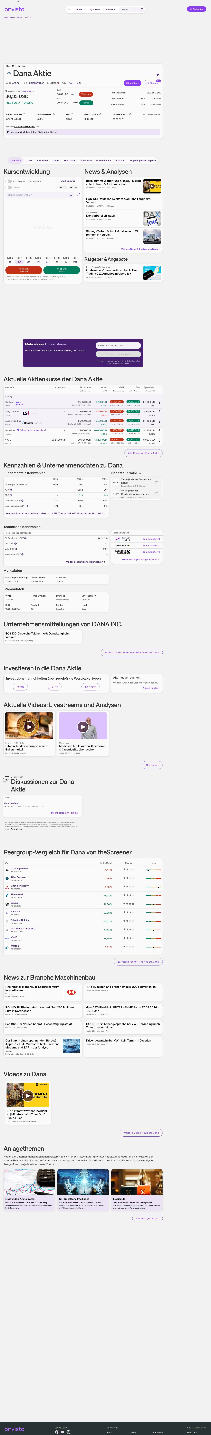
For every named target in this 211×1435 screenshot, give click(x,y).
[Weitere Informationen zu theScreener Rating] (118, 119)
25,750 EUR (116, 401)
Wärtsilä (15, 945)
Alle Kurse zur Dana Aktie (143, 453)
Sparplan (120, 160)
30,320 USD (116, 439)
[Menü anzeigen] (69, 9)
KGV (68, 114)
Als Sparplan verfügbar (24, 126)
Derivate (90, 686)
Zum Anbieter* (151, 538)
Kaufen (86, 102)
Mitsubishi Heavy (20, 885)
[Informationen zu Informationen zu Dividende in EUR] (22, 500)
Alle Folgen (152, 765)
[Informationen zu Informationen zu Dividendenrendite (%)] (27, 506)
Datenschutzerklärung (120, 363)
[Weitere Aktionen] (159, 402)
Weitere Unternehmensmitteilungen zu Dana (132, 652)
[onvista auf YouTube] (62, 1432)
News (56, 160)
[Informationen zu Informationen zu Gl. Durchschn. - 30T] (25, 538)
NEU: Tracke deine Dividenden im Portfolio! (77, 513)
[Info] (24, 114)
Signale (154, 83)
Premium (111, 9)
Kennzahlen (70, 160)
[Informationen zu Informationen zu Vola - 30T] (16, 549)
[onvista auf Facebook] (56, 1432)
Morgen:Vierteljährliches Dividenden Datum (34, 132)
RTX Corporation (19, 868)
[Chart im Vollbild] (78, 194)
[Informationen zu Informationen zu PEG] (11, 495)
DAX (109, 1432)
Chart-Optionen (68, 181)
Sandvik (15, 902)
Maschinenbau (18, 66)
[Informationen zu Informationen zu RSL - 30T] (15, 543)
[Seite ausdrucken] (158, 75)
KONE (14, 937)
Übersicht (15, 160)
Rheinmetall (17, 894)
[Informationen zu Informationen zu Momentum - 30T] (22, 554)
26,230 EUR (133, 411)
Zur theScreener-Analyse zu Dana (138, 961)
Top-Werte (157, 1432)
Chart (29, 160)
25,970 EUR (116, 430)
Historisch (86, 160)
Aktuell (79, 9)
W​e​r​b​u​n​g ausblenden (108, 39)
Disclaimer (16, 829)
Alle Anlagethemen (147, 1218)
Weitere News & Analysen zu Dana (139, 249)
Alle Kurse (42, 160)
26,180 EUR (133, 401)
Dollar (133, 1432)
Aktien (19, 17)
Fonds (20, 686)
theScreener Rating (120, 114)
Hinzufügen (132, 83)
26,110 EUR (133, 430)
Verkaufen (86, 94)
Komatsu (15, 911)
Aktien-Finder (150, 687)
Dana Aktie (28, 17)
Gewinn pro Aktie (91, 114)
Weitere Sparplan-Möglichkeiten (139, 559)
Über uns (192, 1432)
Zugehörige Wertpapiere (143, 160)
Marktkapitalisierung (14, 114)
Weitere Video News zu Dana (141, 1132)
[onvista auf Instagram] (68, 1432)
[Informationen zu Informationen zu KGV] (10, 489)
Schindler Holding (20, 920)
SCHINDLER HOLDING (23, 928)
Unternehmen (103, 160)
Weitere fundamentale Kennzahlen (26, 513)
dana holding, (11, 803)
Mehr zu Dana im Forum (64, 812)
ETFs (55, 686)
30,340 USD (133, 439)
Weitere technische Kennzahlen (84, 561)
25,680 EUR (116, 411)
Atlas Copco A (18, 877)
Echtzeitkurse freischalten (32, 430)
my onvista (94, 9)
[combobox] (39, 195)
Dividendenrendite (44, 114)
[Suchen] (142, 9)
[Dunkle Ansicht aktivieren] (18, 1)
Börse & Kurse (9, 17)
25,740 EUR (116, 420)
